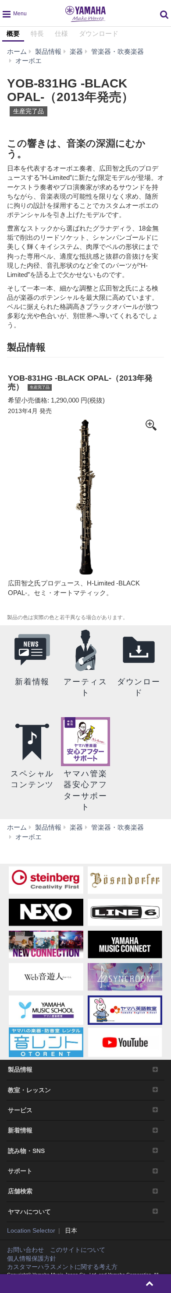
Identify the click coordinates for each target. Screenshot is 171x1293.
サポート (20, 1170)
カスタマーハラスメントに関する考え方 (62, 1266)
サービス (20, 1110)
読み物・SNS (26, 1150)
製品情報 (20, 1069)
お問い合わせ (25, 1249)
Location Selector (31, 1230)
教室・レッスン (29, 1089)
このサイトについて (77, 1249)
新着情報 (20, 1130)
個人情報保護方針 (31, 1258)
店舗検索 (20, 1191)
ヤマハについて (29, 1211)
